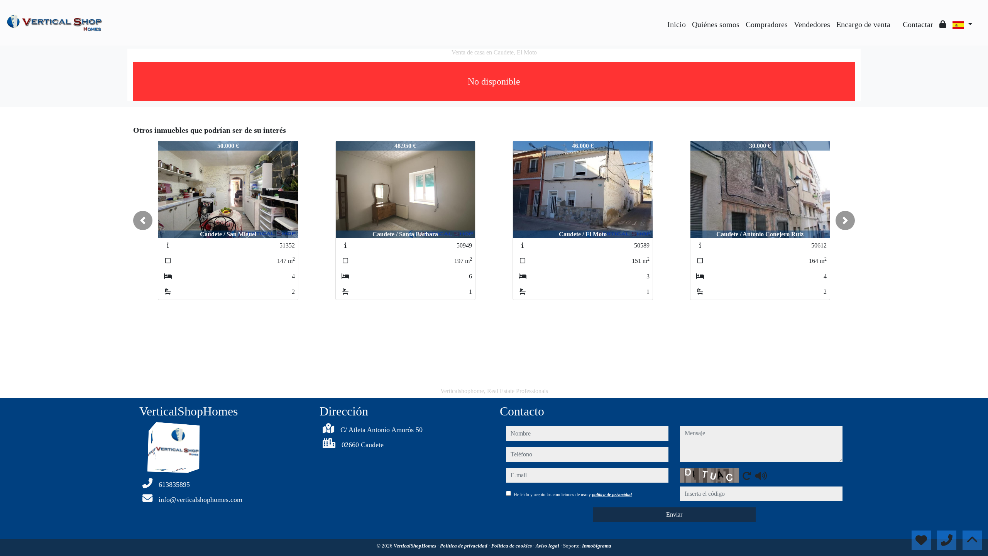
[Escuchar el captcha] (761, 475)
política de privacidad (612, 494)
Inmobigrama (596, 546)
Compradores (767, 24)
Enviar (674, 514)
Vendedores (812, 24)
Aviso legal (548, 546)
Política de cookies (512, 546)
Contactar (918, 24)
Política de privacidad (464, 546)
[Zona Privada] (942, 24)
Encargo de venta (863, 24)
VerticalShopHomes (415, 546)
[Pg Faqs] (896, 18)
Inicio (676, 24)
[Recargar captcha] (747, 475)
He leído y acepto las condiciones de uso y (573, 494)
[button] (142, 220)
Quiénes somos (715, 24)
